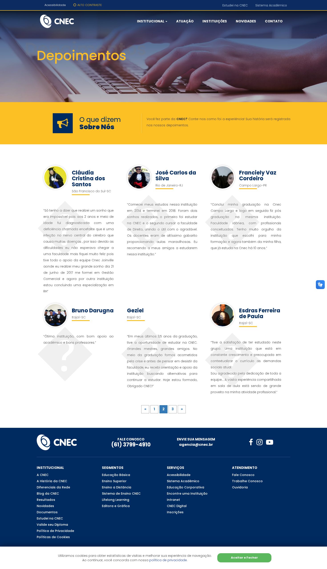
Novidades (246, 21)
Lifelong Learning (115, 500)
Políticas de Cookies (53, 537)
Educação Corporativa (185, 487)
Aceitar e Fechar (244, 557)
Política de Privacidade (55, 531)
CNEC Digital (177, 506)
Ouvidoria (240, 487)
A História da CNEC (52, 481)
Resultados (46, 500)
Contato (274, 21)
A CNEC (42, 475)
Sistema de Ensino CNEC (121, 493)
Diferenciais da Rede (53, 487)
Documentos (47, 512)
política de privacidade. (168, 560)
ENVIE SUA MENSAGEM (196, 439)
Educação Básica (116, 475)
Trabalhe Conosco (247, 481)
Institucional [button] (151, 21)
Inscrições (175, 512)
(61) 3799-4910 (131, 444)
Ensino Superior (114, 481)
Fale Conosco (243, 475)
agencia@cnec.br (196, 444)
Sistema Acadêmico (271, 5)
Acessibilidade (55, 5)
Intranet (173, 500)
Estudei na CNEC (235, 5)
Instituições (214, 21)
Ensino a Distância (116, 487)
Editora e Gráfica (116, 506)
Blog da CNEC (48, 493)
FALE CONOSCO (130, 439)
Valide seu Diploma (52, 524)
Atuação (185, 21)
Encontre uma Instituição (187, 493)
